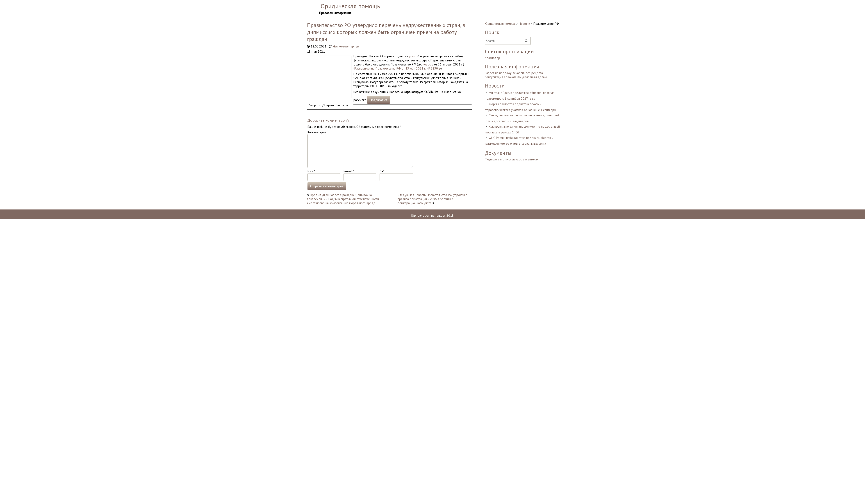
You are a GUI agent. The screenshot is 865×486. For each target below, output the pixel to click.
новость (428, 64)
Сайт (383, 171)
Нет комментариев (346, 46)
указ (412, 56)
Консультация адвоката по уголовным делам (516, 77)
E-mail (349, 171)
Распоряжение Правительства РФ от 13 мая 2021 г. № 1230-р (397, 68)
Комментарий (316, 132)
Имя (311, 171)
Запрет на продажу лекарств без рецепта (514, 73)
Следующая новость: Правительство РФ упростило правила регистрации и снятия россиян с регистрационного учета (432, 199)
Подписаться (378, 100)
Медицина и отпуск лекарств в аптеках (511, 159)
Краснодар (492, 58)
